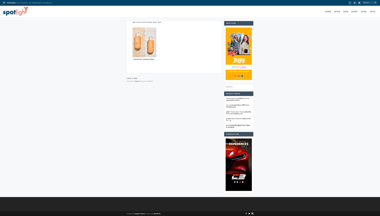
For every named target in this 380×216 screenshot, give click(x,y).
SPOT (373, 12)
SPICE (337, 12)
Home (328, 12)
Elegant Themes (140, 213)
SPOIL (364, 12)
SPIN (345, 12)
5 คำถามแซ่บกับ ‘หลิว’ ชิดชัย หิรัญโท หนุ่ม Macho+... (35, 3)
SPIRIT (354, 12)
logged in (138, 81)
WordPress (157, 213)
